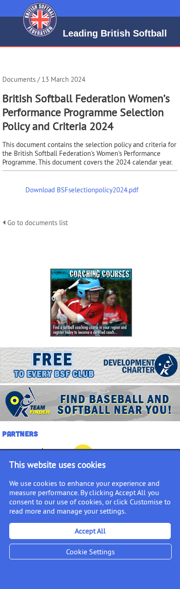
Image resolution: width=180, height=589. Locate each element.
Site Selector (167, 8)
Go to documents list (37, 222)
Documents (19, 79)
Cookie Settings (90, 551)
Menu (8, 4)
